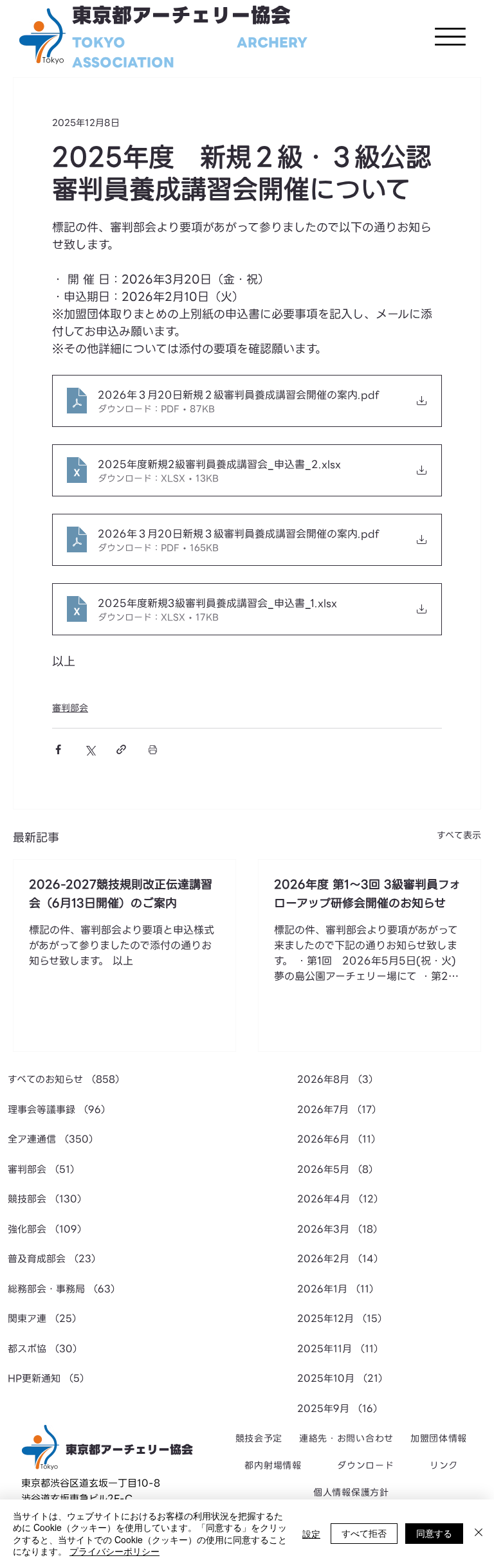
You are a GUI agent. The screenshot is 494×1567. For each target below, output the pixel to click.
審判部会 (70, 708)
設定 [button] (311, 1533)
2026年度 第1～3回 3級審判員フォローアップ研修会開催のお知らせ (367, 893)
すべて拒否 (364, 1532)
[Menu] (450, 36)
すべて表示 (459, 835)
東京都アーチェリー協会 (181, 16)
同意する (434, 1532)
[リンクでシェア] (121, 749)
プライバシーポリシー (114, 1550)
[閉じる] (478, 1533)
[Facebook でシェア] (58, 749)
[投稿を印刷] (153, 749)
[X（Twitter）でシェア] (90, 749)
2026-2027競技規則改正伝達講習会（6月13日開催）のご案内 (120, 893)
